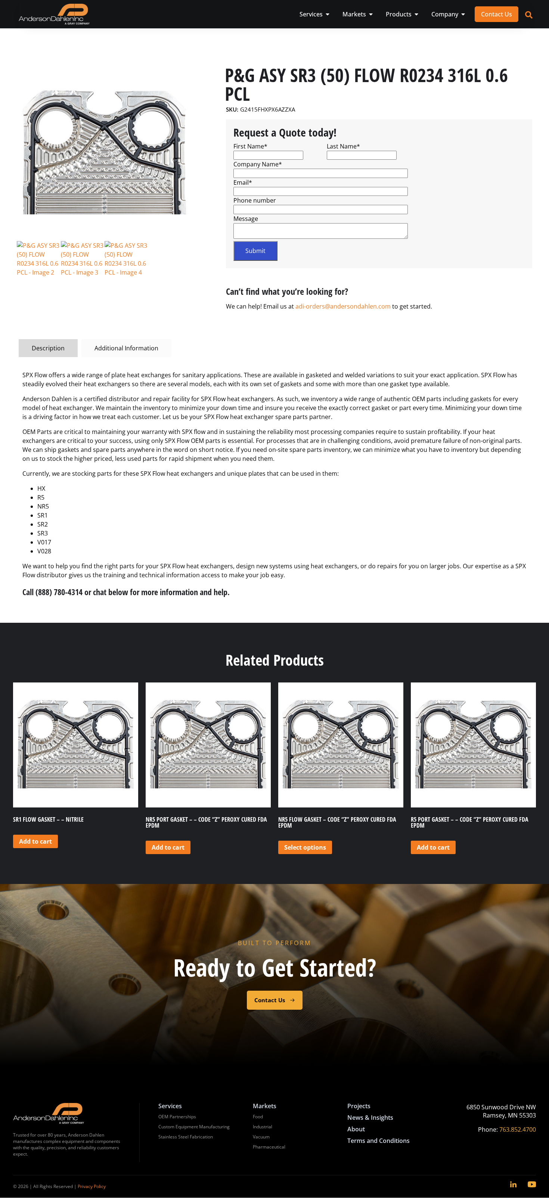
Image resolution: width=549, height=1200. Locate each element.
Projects (358, 1106)
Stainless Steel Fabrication (185, 1137)
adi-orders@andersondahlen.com (343, 306)
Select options (305, 847)
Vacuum (261, 1137)
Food (258, 1116)
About (356, 1129)
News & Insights (370, 1117)
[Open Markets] (371, 14)
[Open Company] (463, 14)
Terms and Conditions (378, 1141)
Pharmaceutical (269, 1147)
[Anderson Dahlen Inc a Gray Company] (54, 14)
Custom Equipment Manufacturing (194, 1127)
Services (170, 1106)
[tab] (48, 348)
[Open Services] (328, 14)
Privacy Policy (92, 1186)
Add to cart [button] (35, 841)
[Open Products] (416, 14)
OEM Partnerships (177, 1116)
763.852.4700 (517, 1129)
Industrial (262, 1127)
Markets (264, 1106)
